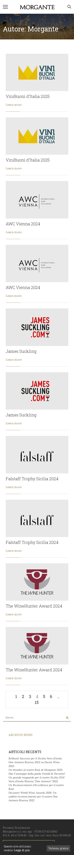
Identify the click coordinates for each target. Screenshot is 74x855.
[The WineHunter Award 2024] (37, 582)
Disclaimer (22, 827)
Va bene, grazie (58, 848)
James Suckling (21, 351)
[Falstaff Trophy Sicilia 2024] (37, 454)
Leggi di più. (22, 850)
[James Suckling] (37, 327)
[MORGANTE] (37, 7)
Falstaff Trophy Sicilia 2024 (32, 478)
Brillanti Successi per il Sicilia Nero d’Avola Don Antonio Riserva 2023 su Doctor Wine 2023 (35, 762)
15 (37, 702)
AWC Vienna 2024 (23, 224)
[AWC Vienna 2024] (37, 199)
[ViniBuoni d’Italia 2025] (37, 72)
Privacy (8, 827)
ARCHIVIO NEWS (20, 735)
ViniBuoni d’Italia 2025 (28, 96)
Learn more (14, 104)
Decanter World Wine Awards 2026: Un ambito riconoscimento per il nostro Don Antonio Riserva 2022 (33, 796)
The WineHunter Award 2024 (34, 606)
